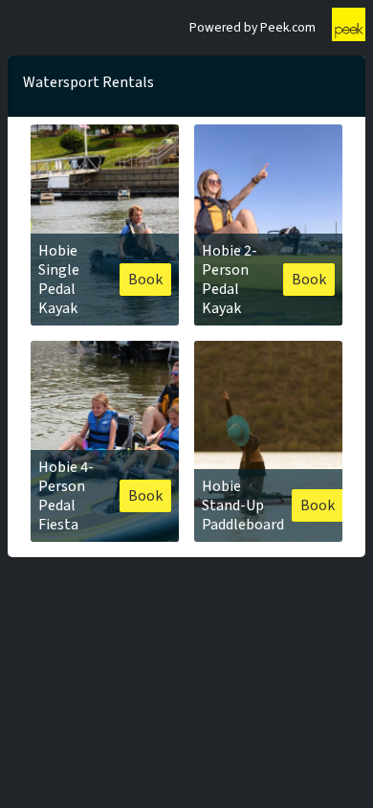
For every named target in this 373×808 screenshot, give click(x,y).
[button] (105, 224)
